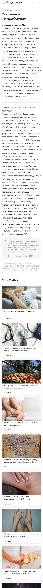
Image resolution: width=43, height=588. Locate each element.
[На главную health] (15, 3)
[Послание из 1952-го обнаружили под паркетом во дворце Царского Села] (21, 451)
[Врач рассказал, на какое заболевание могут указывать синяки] (21, 526)
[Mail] (7, 3)
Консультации (7, 10)
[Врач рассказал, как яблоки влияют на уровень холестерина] (21, 377)
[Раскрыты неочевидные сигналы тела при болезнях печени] (21, 414)
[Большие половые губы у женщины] (21, 303)
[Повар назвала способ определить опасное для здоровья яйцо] (21, 563)
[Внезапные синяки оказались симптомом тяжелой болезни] (21, 489)
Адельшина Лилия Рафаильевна (25, 107)
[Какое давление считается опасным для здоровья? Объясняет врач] (21, 340)
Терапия (18, 10)
